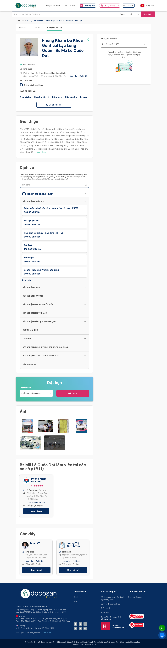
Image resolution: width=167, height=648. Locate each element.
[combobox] (65, 14)
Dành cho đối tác (137, 591)
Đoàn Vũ (35, 543)
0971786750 (46, 633)
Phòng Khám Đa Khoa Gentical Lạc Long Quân (38, 480)
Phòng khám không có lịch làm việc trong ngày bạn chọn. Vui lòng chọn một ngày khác (124, 54)
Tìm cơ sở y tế (108, 591)
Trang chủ (20, 20)
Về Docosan (80, 591)
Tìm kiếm (148, 14)
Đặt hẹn (72, 393)
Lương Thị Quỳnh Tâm (73, 545)
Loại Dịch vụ (25, 388)
